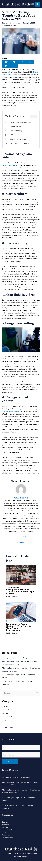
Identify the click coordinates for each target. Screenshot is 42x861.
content (13, 445)
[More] (14, 66)
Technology (6, 724)
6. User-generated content (20, 143)
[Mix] (6, 66)
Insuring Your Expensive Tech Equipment (16, 658)
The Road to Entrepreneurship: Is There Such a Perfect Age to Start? (20, 590)
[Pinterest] (30, 62)
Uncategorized (7, 727)
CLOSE (34, 116)
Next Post (21, 542)
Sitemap (25, 856)
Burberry (19, 382)
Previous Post (21, 537)
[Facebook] (6, 62)
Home (4, 720)
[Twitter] (14, 62)
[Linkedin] (22, 62)
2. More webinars (16, 126)
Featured (5, 710)
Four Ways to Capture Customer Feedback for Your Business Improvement (19, 627)
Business (5, 23)
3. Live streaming (16, 131)
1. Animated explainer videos (20, 122)
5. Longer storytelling (18, 139)
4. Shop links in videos (18, 135)
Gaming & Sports (8, 713)
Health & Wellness (8, 717)
